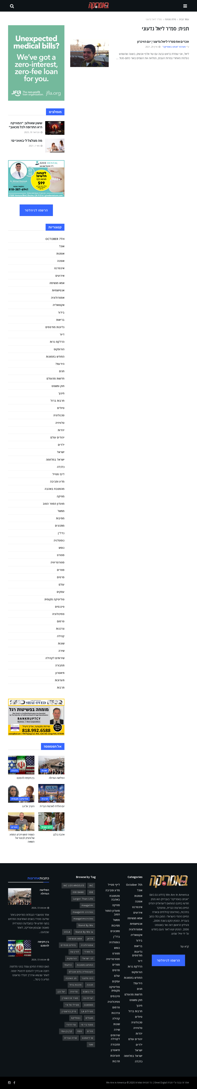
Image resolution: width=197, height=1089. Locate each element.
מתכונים (59, 525)
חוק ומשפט (58, 386)
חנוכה (90, 984)
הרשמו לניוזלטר (36, 210)
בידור (61, 312)
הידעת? (59, 364)
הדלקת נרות (57, 341)
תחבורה (59, 665)
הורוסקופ (59, 349)
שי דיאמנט (87, 1037)
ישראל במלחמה (55, 459)
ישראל (60, 452)
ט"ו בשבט (88, 991)
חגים (61, 371)
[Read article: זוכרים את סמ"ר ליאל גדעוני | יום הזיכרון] (89, 53)
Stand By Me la (84, 931)
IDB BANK (78, 892)
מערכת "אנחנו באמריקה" (174, 46)
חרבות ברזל (57, 400)
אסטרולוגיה (57, 297)
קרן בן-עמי (66, 1031)
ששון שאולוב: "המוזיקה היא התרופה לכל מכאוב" (25, 125)
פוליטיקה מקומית (54, 599)
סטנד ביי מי (87, 1024)
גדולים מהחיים (68, 945)
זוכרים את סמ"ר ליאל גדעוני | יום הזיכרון (163, 42)
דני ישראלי (87, 958)
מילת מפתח (170, 19)
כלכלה (60, 467)
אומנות (60, 253)
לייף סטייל (58, 474)
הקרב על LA (28, 806)
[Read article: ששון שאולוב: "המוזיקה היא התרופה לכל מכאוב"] (54, 128)
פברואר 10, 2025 (32, 132)
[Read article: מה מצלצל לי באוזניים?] (54, 145)
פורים (90, 1031)
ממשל (61, 511)
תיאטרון (59, 673)
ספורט (60, 555)
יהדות (61, 430)
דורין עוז (74, 951)
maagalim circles (83, 912)
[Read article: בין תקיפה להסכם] (21, 765)
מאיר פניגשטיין (70, 998)
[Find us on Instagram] (9, 1083)
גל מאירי (88, 951)
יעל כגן (61, 991)
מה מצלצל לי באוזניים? (26, 140)
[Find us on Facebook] (14, 1083)
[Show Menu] (185, 6)
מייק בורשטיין (69, 1011)
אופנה (60, 261)
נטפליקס (75, 1017)
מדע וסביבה (57, 481)
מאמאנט (88, 1004)
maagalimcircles (83, 918)
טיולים (60, 408)
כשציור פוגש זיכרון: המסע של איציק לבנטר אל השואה (22, 838)
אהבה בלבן (59, 834)
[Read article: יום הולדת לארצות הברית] (51, 793)
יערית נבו (88, 998)
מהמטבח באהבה (54, 489)
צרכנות (60, 628)
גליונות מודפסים (54, 327)
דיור (62, 334)
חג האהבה (71, 978)
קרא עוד (184, 946)
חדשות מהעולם (55, 378)
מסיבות (60, 518)
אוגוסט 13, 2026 (39, 907)
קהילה (60, 636)
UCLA (67, 931)
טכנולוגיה (58, 415)
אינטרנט (59, 268)
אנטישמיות (58, 290)
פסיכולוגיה (58, 614)
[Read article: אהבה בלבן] (51, 821)
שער (91, 1044)
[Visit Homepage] (99, 6)
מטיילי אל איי (72, 1004)
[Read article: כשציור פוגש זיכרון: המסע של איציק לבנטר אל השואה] (21, 821)
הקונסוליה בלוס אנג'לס (81, 971)
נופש (61, 548)
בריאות (60, 320)
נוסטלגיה (59, 540)
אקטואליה (58, 305)
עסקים (60, 592)
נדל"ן (61, 533)
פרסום (60, 621)
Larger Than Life (83, 898)
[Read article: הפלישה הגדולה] (51, 765)
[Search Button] (12, 6)
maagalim (87, 905)
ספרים (60, 570)
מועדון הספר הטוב (53, 503)
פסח (79, 1031)
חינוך (61, 393)
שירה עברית (70, 1037)
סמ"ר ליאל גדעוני (154, 19)
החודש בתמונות (55, 356)
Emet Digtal (160, 1082)
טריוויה (74, 991)
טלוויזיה (59, 423)
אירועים (59, 275)
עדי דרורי (71, 1024)
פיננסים (59, 606)
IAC (91, 885)
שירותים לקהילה (54, 658)
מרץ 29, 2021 (151, 46)
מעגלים (89, 1017)
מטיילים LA (87, 1011)
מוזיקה (60, 496)
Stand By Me (85, 925)
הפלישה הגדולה (57, 778)
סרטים (60, 577)
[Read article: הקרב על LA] (21, 793)
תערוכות (59, 680)
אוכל (61, 246)
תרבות (60, 687)
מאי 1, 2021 (34, 145)
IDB (91, 892)
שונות (61, 643)
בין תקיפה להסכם (25, 778)
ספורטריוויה (57, 562)
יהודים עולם (57, 437)
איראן (90, 938)
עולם (61, 584)
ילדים (61, 444)
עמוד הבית (184, 19)
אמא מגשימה (56, 283)
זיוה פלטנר (87, 978)
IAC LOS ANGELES (73, 885)
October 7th (54, 239)
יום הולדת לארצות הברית (52, 806)
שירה (61, 651)
